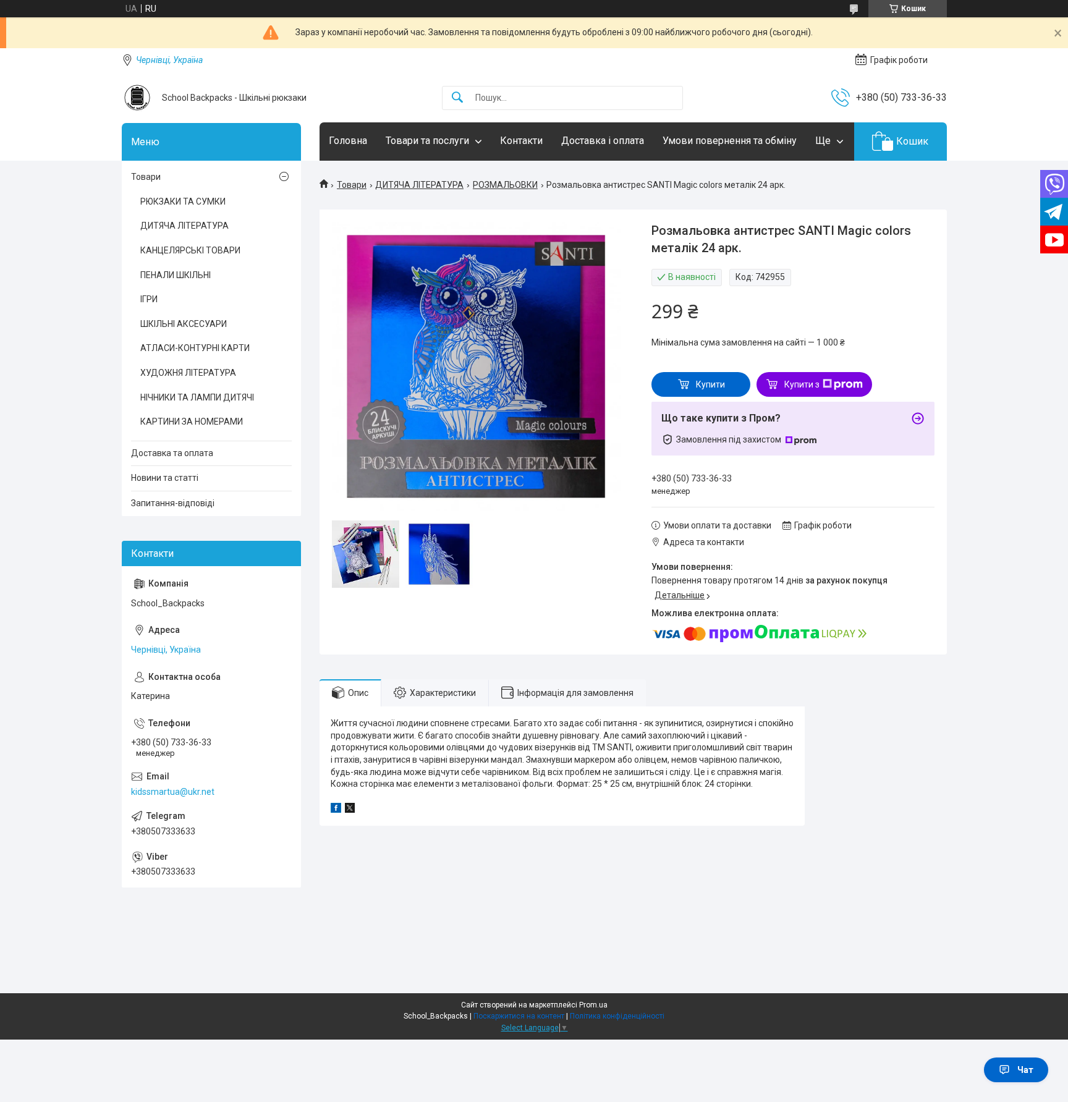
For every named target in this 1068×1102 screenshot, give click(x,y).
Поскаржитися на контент (518, 1016)
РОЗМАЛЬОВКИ (505, 185)
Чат (1025, 1070)
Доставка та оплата (172, 453)
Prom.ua (593, 1005)
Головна (348, 140)
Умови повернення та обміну (730, 140)
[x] (350, 810)
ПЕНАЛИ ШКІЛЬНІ (175, 275)
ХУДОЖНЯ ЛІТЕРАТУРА (188, 373)
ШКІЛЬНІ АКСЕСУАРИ (183, 324)
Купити (710, 384)
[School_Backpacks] (137, 97)
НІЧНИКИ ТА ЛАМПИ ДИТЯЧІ (197, 397)
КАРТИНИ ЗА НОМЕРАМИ (191, 421)
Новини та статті (164, 478)
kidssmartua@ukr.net (172, 792)
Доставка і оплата (602, 140)
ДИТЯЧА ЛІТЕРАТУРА (419, 185)
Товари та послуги (427, 140)
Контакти (521, 140)
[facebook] (336, 810)
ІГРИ (149, 299)
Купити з (802, 384)
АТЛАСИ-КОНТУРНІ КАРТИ (195, 348)
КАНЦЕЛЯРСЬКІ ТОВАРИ (190, 250)
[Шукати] (457, 98)
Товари (352, 185)
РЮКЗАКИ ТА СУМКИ (183, 201)
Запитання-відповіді (172, 503)
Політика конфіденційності (617, 1016)
